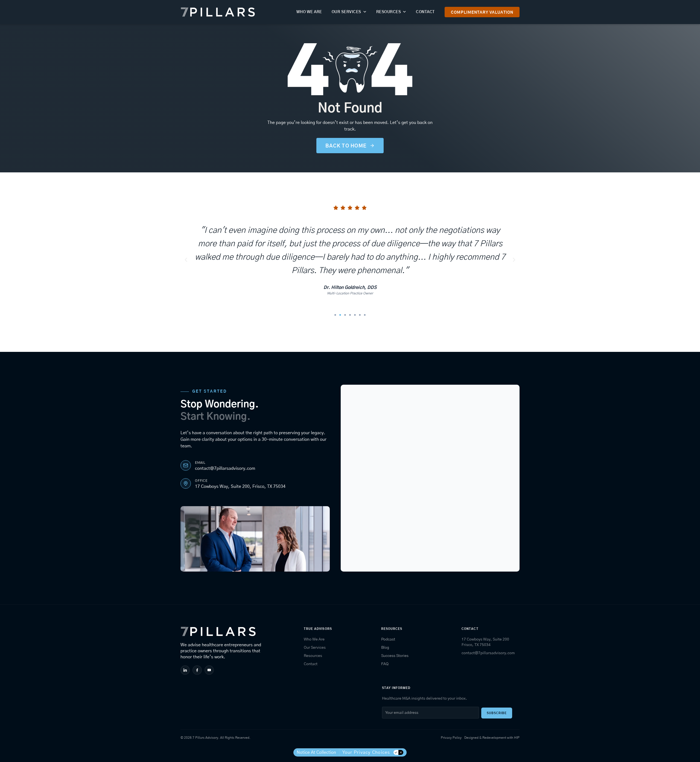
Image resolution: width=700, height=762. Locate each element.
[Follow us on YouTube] (210, 670)
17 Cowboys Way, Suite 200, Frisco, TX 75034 (240, 486)
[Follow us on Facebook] (197, 670)
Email (200, 462)
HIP (517, 737)
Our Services (346, 12)
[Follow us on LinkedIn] (185, 670)
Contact (425, 12)
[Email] (185, 465)
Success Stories (395, 656)
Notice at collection (316, 752)
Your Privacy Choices (366, 752)
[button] (186, 260)
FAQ (385, 664)
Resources (388, 12)
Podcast (388, 639)
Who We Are (309, 12)
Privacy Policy (451, 737)
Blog (385, 648)
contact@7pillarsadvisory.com (225, 468)
